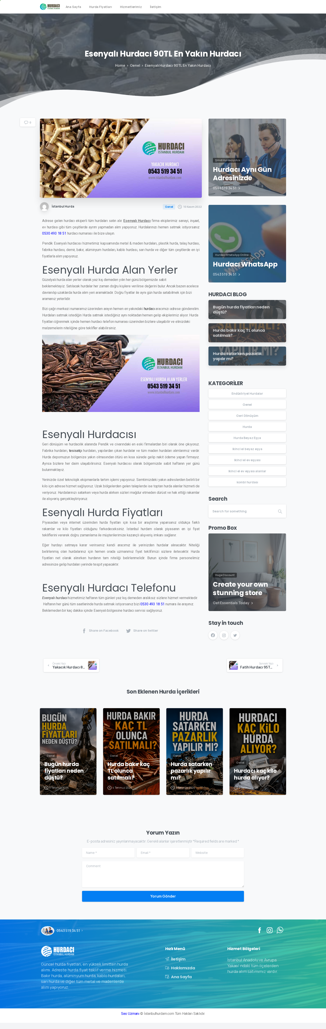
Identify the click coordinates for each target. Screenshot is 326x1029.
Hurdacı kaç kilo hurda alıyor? (255, 774)
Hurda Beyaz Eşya (247, 438)
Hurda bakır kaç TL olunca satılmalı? (129, 771)
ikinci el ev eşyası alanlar (247, 471)
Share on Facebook (103, 630)
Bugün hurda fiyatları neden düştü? (64, 771)
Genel (135, 65)
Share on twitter (145, 630)
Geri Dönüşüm (247, 416)
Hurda (247, 427)
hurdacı (149, 309)
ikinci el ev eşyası (247, 460)
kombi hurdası (247, 482)
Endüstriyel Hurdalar (247, 393)
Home (120, 65)
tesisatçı (75, 451)
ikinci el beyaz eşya (247, 449)
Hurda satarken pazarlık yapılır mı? (191, 771)
